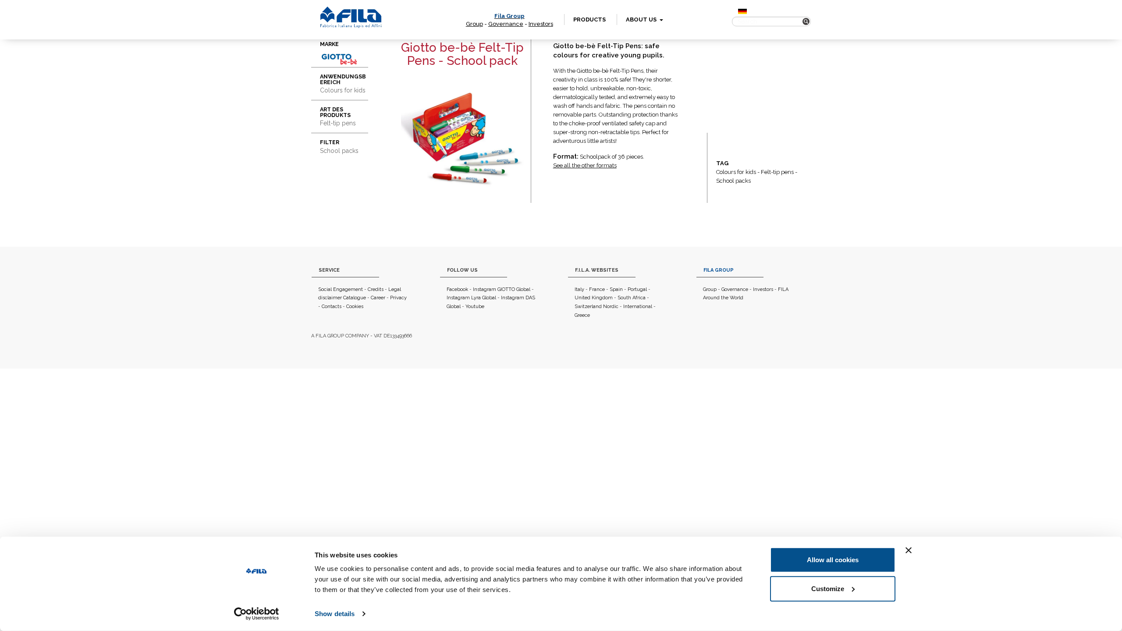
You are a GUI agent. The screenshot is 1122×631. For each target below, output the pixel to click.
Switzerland (588, 306)
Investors (541, 24)
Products (589, 19)
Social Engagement (340, 289)
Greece (582, 315)
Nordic (610, 306)
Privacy (398, 298)
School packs (733, 180)
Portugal (637, 289)
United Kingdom (594, 298)
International (637, 306)
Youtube (474, 306)
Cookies (354, 306)
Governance (505, 24)
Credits (375, 289)
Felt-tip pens (777, 172)
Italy (579, 289)
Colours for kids (736, 172)
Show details (335, 613)
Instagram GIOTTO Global (501, 289)
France (597, 289)
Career (378, 298)
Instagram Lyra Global (471, 298)
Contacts (331, 306)
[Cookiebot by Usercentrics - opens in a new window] (256, 613)
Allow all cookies (833, 560)
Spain (616, 289)
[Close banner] (908, 550)
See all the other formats (585, 165)
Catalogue (354, 298)
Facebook (457, 289)
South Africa (632, 298)
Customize (827, 588)
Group (474, 24)
